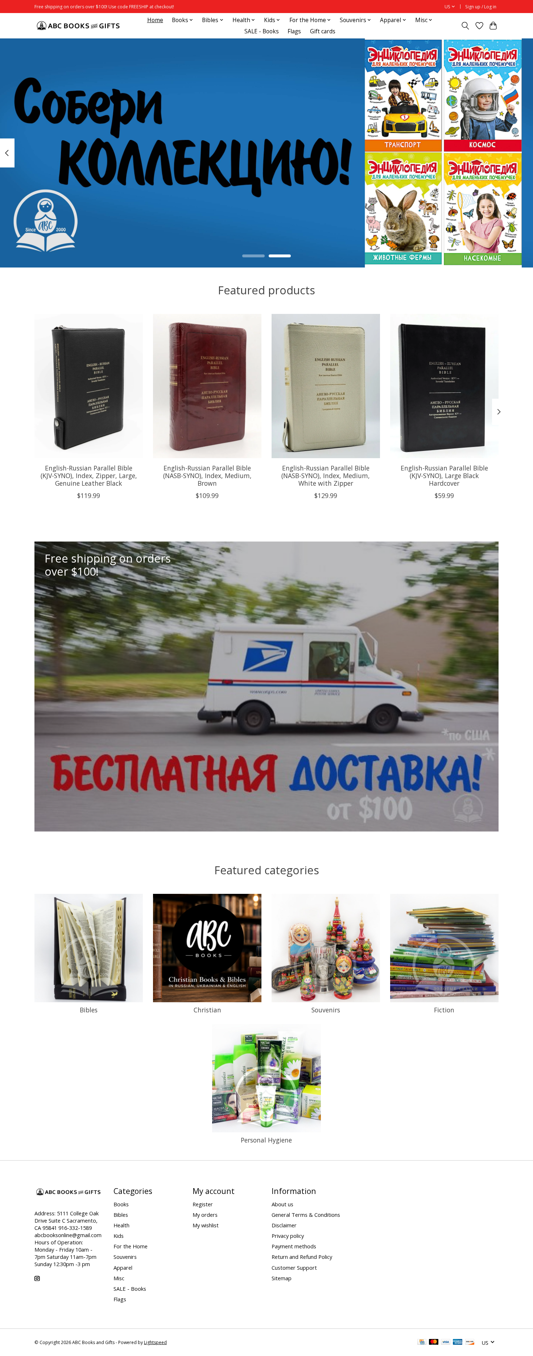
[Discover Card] (470, 1342)
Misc (118, 1278)
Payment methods (294, 1246)
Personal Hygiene (266, 1140)
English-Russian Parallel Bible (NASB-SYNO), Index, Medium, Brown (207, 475)
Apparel (122, 1267)
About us (282, 1204)
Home (155, 20)
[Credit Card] (421, 1342)
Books (121, 1204)
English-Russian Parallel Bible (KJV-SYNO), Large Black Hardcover (444, 475)
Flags (294, 31)
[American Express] (457, 1342)
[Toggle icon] (465, 25)
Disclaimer (284, 1225)
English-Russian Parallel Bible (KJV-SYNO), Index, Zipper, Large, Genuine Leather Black (89, 475)
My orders (205, 1214)
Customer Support (294, 1267)
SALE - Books (261, 31)
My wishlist (206, 1225)
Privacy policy (288, 1235)
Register (203, 1204)
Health (121, 1225)
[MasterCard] (433, 1342)
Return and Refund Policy (302, 1256)
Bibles (89, 1009)
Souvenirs (325, 1009)
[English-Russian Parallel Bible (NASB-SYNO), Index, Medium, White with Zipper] (326, 386)
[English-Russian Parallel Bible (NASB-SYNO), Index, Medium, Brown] (207, 386)
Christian (207, 1009)
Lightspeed (155, 1342)
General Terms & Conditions (306, 1214)
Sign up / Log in (480, 7)
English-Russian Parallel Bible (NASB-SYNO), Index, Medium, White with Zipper (325, 475)
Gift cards (322, 31)
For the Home (130, 1246)
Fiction (444, 1009)
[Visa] (445, 1342)
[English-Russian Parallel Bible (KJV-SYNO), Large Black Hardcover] (444, 386)
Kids (118, 1235)
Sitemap (282, 1278)
